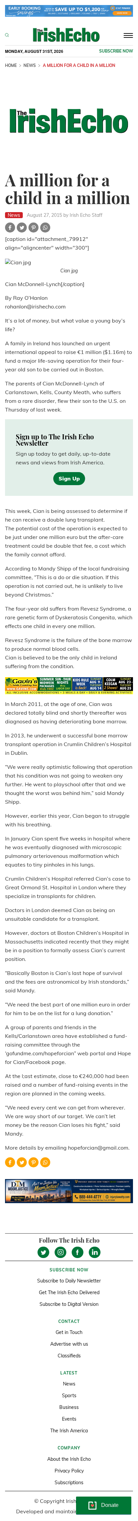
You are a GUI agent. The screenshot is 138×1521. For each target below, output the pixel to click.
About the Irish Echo (69, 1459)
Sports (69, 1396)
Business (69, 1407)
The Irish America (69, 1431)
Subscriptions (69, 1483)
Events (69, 1419)
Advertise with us (69, 1344)
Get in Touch (69, 1332)
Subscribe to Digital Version (69, 1304)
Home (11, 65)
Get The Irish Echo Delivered (69, 1292)
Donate (110, 1505)
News (29, 65)
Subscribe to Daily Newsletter (69, 1281)
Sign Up (69, 478)
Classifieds (69, 1356)
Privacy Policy (69, 1471)
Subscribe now (116, 51)
